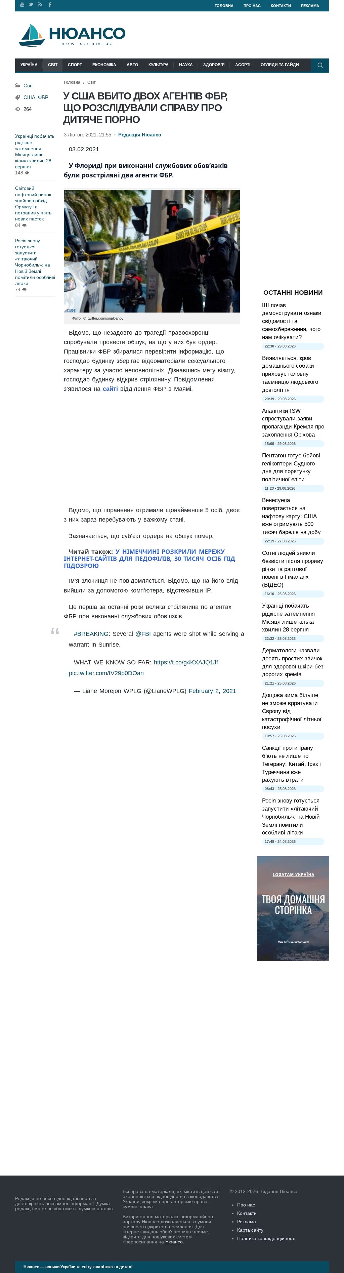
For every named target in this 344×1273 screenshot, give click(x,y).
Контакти (281, 6)
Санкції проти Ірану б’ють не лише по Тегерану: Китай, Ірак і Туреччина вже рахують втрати (291, 764)
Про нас (252, 6)
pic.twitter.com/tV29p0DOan (106, 673)
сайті (110, 388)
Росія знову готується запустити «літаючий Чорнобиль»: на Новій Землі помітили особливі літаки (35, 262)
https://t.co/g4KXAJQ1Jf (186, 662)
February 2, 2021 (212, 691)
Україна (29, 65)
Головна (224, 6)
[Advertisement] (152, 450)
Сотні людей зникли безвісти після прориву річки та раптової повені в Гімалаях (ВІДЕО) (292, 569)
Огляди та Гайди (280, 65)
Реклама (310, 6)
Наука (186, 65)
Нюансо (174, 1241)
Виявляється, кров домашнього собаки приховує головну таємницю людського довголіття (290, 374)
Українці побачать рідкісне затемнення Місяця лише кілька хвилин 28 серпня (34, 151)
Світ (52, 65)
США (29, 97)
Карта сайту (250, 1230)
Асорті (242, 65)
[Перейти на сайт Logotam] (293, 959)
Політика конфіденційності (266, 1238)
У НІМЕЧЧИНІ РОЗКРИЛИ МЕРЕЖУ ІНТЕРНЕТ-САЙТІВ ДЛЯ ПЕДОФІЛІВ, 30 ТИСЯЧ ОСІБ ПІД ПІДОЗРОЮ (149, 558)
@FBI (143, 633)
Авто (132, 65)
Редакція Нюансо (139, 134)
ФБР (43, 97)
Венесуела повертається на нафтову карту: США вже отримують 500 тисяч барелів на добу (291, 516)
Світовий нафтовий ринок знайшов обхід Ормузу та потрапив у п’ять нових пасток (33, 203)
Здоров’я (214, 65)
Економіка (104, 65)
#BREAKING (91, 633)
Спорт (75, 65)
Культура (158, 65)
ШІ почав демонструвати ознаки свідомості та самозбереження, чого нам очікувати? (291, 321)
